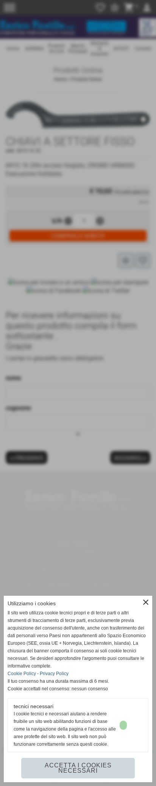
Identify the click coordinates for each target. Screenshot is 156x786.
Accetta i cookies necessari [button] (78, 768)
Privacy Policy (54, 673)
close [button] (145, 602)
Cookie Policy (22, 673)
